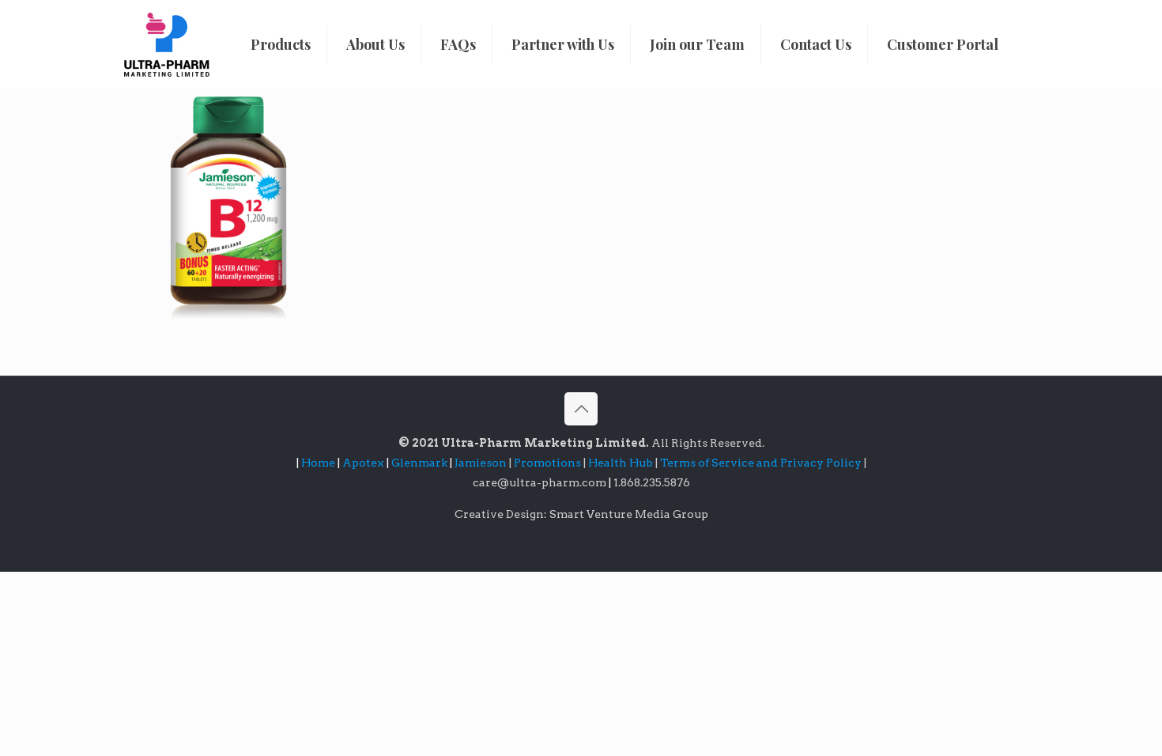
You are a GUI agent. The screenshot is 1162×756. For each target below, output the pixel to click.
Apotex (365, 462)
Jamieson (482, 462)
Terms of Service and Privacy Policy (762, 462)
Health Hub (621, 462)
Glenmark (420, 462)
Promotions (548, 462)
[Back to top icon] (581, 408)
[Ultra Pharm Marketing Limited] (166, 44)
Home (318, 462)
